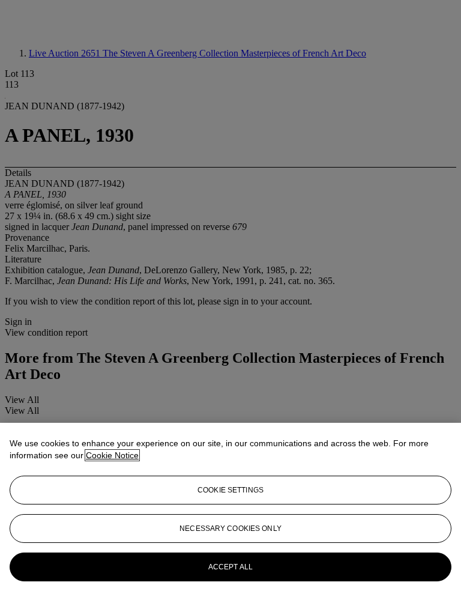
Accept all (230, 567)
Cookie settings (230, 490)
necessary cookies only (230, 528)
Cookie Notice (112, 455)
